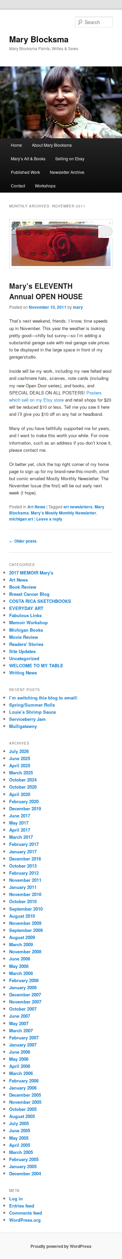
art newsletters (78, 507)
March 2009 (21, 944)
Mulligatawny (23, 726)
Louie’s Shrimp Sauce (32, 712)
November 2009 (25, 923)
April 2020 (19, 794)
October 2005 (23, 1109)
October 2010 (23, 901)
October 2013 (23, 865)
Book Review (22, 587)
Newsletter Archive (67, 172)
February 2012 (24, 873)
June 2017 (19, 815)
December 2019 (25, 808)
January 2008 (23, 987)
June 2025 (19, 758)
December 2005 (25, 1095)
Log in (16, 1198)
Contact (18, 185)
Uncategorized (24, 658)
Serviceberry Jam (27, 719)
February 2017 (24, 844)
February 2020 (24, 801)
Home (16, 145)
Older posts (23, 541)
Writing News (23, 672)
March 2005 (21, 1152)
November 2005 (25, 1102)
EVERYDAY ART (26, 608)
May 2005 (18, 1138)
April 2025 (19, 765)
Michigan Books (26, 630)
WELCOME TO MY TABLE (36, 665)
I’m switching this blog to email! (43, 697)
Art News (36, 507)
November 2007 (25, 1001)
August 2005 (22, 1116)
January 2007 (23, 1044)
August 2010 (22, 916)
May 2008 (18, 966)
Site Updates (22, 651)
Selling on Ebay (69, 158)
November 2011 (25, 880)
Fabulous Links (25, 615)
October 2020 (23, 787)
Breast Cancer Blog (29, 594)
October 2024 (23, 779)
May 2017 (18, 822)
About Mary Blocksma (52, 145)
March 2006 (21, 1073)
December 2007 (25, 994)
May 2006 (18, 1059)
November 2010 (25, 894)
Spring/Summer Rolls (32, 705)
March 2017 (21, 837)
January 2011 (23, 887)
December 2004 (25, 1173)
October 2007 (23, 1009)
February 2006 (24, 1080)
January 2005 (23, 1166)
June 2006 (19, 1052)
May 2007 (18, 1023)
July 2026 (19, 751)
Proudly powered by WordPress (61, 1246)
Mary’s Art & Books (28, 158)
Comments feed (25, 1213)
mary (78, 307)
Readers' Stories (26, 644)
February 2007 (24, 1037)
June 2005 (19, 1130)
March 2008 (21, 973)
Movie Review (23, 637)
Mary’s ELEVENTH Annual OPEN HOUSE (46, 291)
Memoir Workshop (28, 622)
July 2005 (19, 1123)
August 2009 (22, 937)
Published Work (25, 172)
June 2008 (19, 958)
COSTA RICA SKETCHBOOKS (40, 601)
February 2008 (24, 980)
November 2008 (25, 951)
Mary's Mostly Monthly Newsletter (63, 513)
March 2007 (21, 1030)
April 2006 (19, 1066)
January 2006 (23, 1087)
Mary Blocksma (38, 39)
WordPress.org (25, 1220)
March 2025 (21, 772)
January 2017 (23, 851)
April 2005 (19, 1145)
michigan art (21, 519)
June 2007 (19, 1016)
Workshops (45, 185)
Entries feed (21, 1205)
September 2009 (26, 930)
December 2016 (25, 858)
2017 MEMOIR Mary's (31, 572)
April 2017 (19, 830)
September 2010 (26, 909)
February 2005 (24, 1159)
